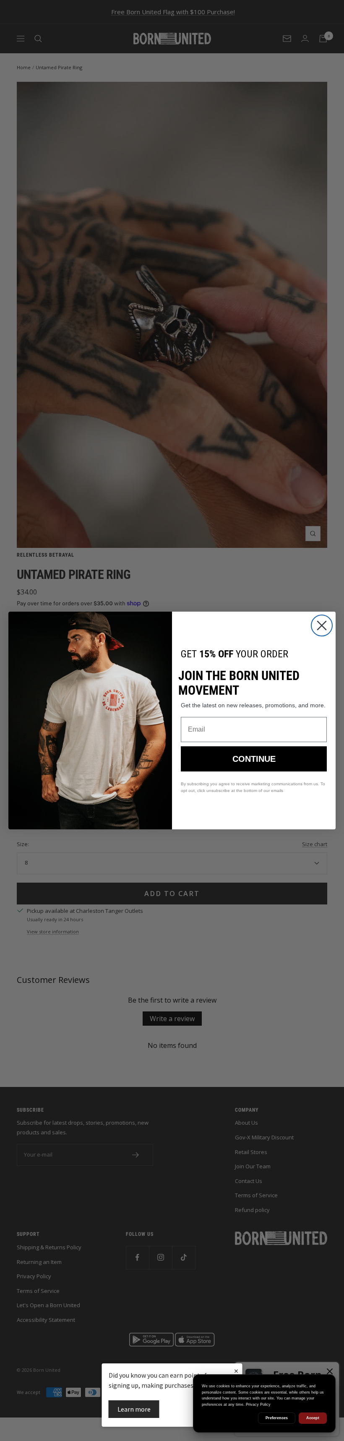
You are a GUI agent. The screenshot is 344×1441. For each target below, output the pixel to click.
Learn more (134, 1409)
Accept (312, 1418)
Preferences (277, 1418)
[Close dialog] (321, 625)
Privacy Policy (258, 1404)
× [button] (236, 1370)
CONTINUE (254, 758)
